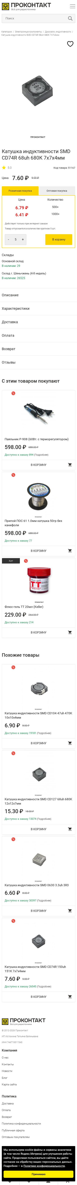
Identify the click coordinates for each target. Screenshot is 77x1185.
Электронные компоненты (28, 32)
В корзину (58, 239)
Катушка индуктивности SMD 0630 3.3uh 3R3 (37, 885)
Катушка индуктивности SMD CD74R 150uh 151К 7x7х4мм (35, 969)
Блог (4, 1077)
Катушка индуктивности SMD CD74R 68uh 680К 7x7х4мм (30, 35)
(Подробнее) (41, 454)
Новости (7, 1071)
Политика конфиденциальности (21, 1123)
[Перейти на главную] (26, 9)
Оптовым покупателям (16, 1137)
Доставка (8, 1103)
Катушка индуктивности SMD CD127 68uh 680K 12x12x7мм (38, 801)
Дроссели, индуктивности (58, 32)
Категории (6, 32)
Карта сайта (9, 1084)
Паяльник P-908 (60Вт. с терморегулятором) (37, 439)
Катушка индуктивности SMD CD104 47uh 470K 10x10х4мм (38, 715)
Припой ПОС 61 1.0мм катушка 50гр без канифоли (33, 523)
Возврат (7, 1117)
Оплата (6, 1110)
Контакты (8, 1064)
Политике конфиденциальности (44, 1166)
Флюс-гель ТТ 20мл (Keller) (24, 607)
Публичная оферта (13, 1130)
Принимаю (38, 1174)
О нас (5, 1057)
